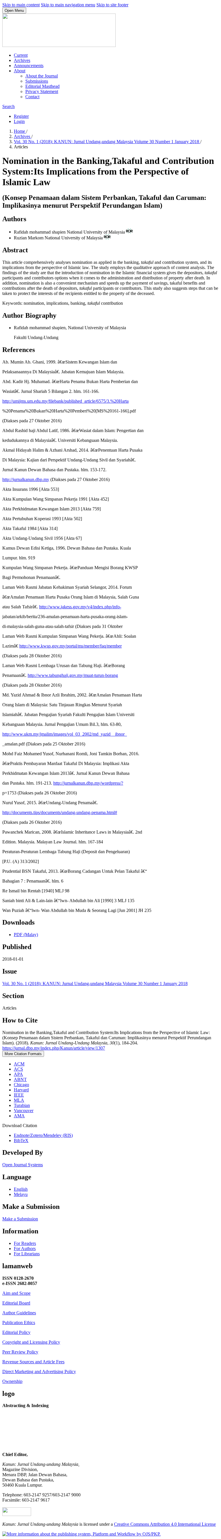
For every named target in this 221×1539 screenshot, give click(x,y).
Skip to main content (21, 4)
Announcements (28, 65)
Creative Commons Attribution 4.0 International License (165, 1524)
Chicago (21, 1084)
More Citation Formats (23, 1054)
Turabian (22, 1105)
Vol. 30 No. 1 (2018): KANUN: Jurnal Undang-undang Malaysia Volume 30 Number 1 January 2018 (107, 141)
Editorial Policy (16, 1332)
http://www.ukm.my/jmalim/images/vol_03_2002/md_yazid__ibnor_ (64, 734)
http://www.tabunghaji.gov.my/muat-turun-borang (73, 675)
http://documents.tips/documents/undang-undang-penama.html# (59, 812)
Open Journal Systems (22, 1164)
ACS (18, 1069)
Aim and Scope (16, 1293)
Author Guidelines (19, 1312)
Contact (32, 96)
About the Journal (41, 75)
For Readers (25, 1243)
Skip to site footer (112, 4)
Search (8, 106)
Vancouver (23, 1110)
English (21, 1189)
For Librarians (27, 1253)
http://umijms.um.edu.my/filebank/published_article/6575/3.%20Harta (65, 401)
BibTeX (21, 1140)
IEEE (19, 1095)
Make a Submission (20, 1218)
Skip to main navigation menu (68, 4)
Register (21, 116)
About (19, 70)
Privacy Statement (41, 91)
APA (18, 1074)
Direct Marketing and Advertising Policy (39, 1371)
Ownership (12, 1381)
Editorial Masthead (42, 86)
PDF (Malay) (26, 934)
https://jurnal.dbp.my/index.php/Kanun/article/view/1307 (53, 1048)
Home (20, 131)
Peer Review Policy (20, 1351)
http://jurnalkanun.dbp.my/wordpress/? (88, 783)
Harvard (21, 1089)
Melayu (21, 1194)
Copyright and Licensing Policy (31, 1342)
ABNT (20, 1079)
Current (21, 55)
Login (19, 121)
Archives (22, 60)
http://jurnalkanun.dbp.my (25, 479)
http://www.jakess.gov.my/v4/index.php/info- (80, 606)
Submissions (36, 81)
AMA (19, 1115)
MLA (19, 1100)
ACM (19, 1063)
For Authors (25, 1248)
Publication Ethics (18, 1322)
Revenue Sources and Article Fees (33, 1361)
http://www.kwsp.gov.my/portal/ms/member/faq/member (70, 645)
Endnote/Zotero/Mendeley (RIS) (43, 1135)
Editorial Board (16, 1303)
